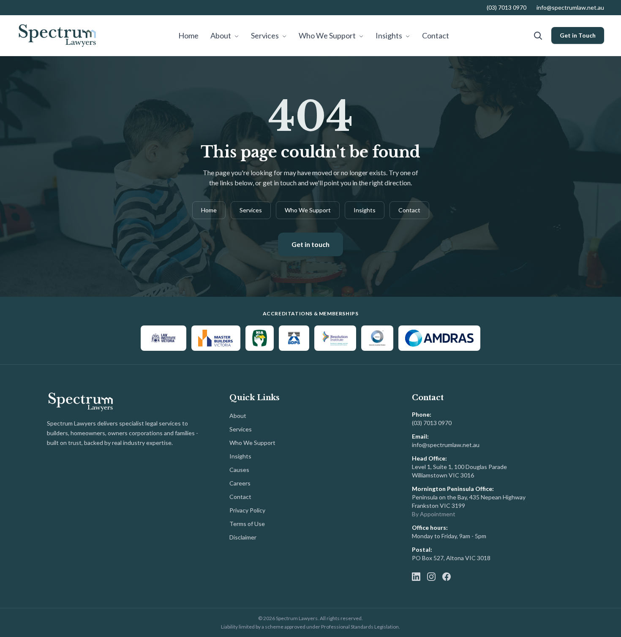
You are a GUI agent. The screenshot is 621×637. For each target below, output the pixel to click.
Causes (239, 469)
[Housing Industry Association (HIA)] (259, 338)
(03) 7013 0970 (506, 7)
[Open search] (537, 35)
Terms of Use (247, 523)
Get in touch (310, 244)
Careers (240, 483)
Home (188, 35)
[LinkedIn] (416, 576)
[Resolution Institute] (335, 338)
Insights (389, 35)
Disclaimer (242, 537)
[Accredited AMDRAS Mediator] (439, 338)
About (221, 35)
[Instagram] (431, 576)
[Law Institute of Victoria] (163, 338)
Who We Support (328, 35)
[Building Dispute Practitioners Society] (294, 338)
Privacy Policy (247, 510)
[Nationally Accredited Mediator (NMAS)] (377, 338)
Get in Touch (578, 35)
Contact (435, 35)
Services (265, 35)
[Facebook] (446, 576)
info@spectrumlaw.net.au (570, 7)
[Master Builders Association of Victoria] (215, 338)
